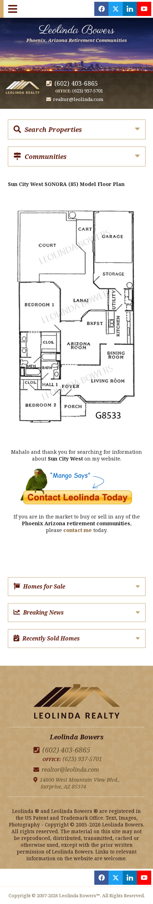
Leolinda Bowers (76, 33)
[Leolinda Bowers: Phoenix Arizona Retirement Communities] (77, 703)
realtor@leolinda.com (78, 99)
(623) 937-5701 (87, 90)
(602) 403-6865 (76, 83)
